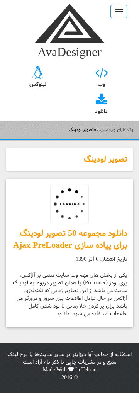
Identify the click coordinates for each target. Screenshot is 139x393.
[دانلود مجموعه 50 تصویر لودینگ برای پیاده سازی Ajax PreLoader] (69, 204)
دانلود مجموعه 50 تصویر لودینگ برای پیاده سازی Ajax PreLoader (70, 239)
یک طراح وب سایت (69, 23)
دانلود (101, 111)
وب (101, 84)
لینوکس (37, 84)
